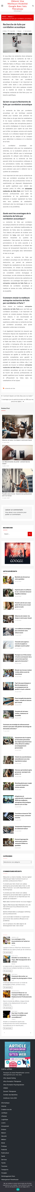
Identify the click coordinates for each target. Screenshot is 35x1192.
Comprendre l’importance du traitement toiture (23, 827)
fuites (14, 235)
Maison (19, 31)
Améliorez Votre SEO (10, 1098)
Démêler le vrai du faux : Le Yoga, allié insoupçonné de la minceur (21, 960)
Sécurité (4, 1136)
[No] (33, 1186)
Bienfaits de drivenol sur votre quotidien (22, 578)
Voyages (4, 1173)
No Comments (28, 31)
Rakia (5, 31)
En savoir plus (7, 952)
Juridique (4, 1113)
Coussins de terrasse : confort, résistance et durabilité (21, 713)
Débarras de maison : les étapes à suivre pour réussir (17, 440)
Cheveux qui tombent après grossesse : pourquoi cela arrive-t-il (23, 772)
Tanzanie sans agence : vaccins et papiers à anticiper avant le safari (22, 644)
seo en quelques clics (9, 924)
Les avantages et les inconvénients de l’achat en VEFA (21, 941)
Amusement (5, 1126)
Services (4, 1159)
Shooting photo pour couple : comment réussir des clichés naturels (23, 785)
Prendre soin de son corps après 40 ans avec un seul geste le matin (23, 605)
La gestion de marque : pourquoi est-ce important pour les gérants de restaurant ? (16, 896)
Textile (3, 1163)
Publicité (4, 1149)
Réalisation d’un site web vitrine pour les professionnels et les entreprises (17, 906)
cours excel (6, 917)
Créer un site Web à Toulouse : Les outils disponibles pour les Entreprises (16, 887)
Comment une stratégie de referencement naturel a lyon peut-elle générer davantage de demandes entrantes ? (17, 726)
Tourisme (4, 1166)
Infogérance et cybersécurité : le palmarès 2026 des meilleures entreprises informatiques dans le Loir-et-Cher (23, 800)
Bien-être (15, 955)
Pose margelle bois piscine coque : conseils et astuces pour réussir (23, 700)
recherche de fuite (10, 388)
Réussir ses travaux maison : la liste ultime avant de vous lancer (23, 672)
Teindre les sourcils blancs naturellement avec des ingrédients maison (23, 759)
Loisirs (3, 1123)
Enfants (3, 1129)
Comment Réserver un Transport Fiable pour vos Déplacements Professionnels (22, 995)
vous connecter (18, 512)
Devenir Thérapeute (9, 1091)
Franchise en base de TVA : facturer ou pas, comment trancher (23, 815)
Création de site (6, 1109)
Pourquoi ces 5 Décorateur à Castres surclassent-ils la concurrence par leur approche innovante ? (23, 658)
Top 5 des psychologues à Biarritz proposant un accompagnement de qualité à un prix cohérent (23, 686)
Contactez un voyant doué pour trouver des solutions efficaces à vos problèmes (16, 918)
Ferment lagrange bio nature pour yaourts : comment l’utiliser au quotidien (21, 842)
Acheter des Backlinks (10, 1095)
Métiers (3, 1139)
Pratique (14, 974)
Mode (3, 1143)
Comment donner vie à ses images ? (21, 901)
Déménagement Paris (8, 1176)
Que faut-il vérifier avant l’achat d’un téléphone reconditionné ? (20, 1015)
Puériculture (5, 1153)
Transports (15, 990)
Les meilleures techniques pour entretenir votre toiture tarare (23, 631)
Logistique (4, 1119)
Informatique (5, 1103)
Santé (3, 1156)
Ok (18, 1189)
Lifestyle (4, 1116)
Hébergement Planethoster (10, 1179)
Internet (3, 1106)
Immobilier (15, 937)
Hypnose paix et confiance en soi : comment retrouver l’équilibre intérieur (23, 592)
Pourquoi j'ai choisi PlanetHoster (13, 1073)
